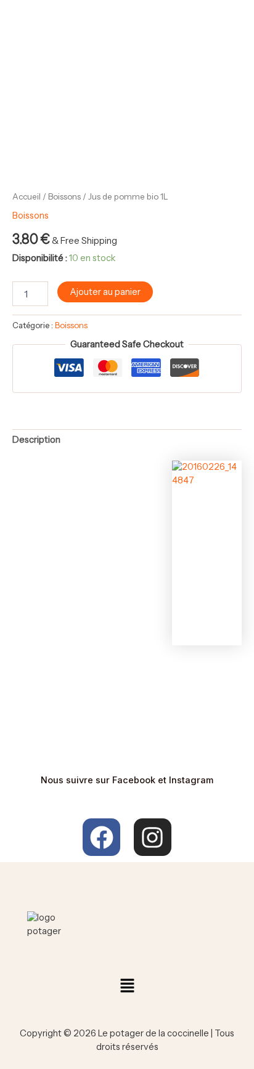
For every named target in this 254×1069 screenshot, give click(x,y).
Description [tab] (36, 439)
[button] (127, 986)
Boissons (64, 196)
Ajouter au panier (105, 291)
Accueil (26, 196)
